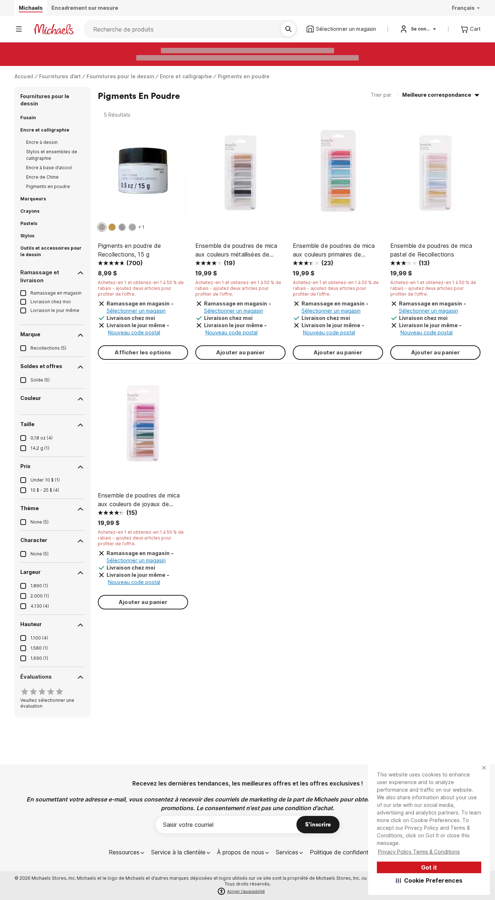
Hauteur (31, 624)
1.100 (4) (39, 638)
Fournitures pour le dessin (120, 76)
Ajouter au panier (240, 352)
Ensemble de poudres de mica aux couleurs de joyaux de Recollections (139, 500)
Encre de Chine (42, 177)
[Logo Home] (53, 29)
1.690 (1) (39, 658)
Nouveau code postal (134, 332)
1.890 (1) (39, 585)
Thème (29, 508)
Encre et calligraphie (186, 76)
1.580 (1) (39, 648)
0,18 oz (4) (41, 438)
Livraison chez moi (50, 301)
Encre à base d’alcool (49, 167)
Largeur (30, 572)
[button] (429, 880)
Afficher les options (143, 352)
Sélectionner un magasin (136, 311)
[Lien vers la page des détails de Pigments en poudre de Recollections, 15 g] (143, 174)
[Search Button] (288, 29)
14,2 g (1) (39, 448)
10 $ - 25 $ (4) (44, 490)
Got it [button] (429, 867)
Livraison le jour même (54, 310)
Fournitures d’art (60, 76)
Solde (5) (40, 380)
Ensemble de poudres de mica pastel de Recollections (431, 250)
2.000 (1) (39, 596)
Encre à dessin (42, 142)
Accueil (23, 76)
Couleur (30, 398)
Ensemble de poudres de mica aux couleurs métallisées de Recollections (236, 250)
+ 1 (141, 227)
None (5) (39, 522)
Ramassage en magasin (56, 293)
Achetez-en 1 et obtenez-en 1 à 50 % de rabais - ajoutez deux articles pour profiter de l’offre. (141, 288)
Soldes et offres (41, 366)
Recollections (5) (48, 348)
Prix (25, 466)
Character (33, 540)
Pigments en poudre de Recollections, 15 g (129, 250)
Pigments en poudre (244, 76)
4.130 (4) (39, 606)
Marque (30, 334)
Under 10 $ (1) (45, 480)
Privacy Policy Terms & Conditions (419, 852)
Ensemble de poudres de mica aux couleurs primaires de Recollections (334, 250)
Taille (27, 424)
